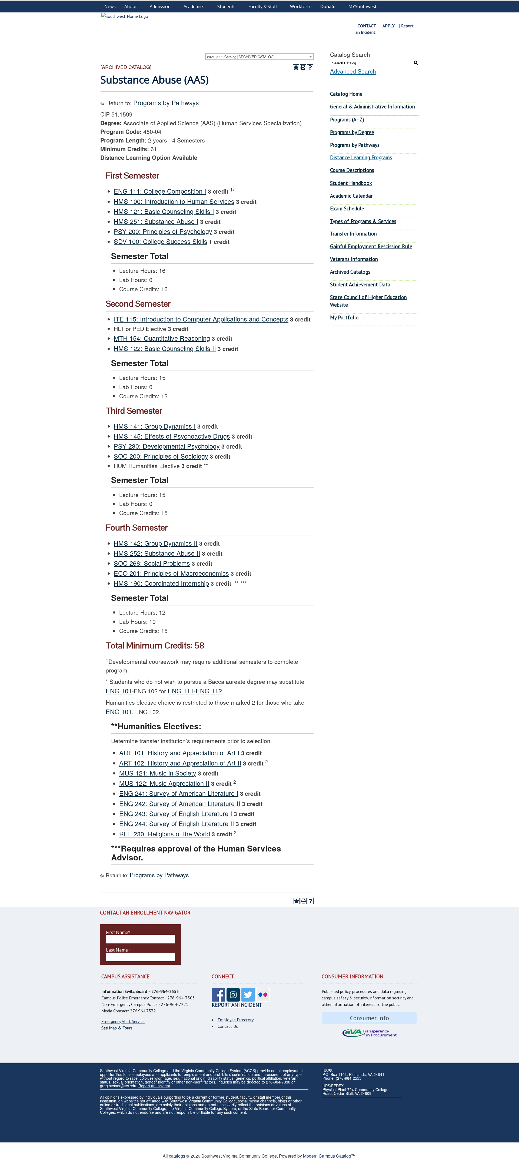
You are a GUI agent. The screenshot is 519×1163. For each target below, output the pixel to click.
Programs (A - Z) (347, 119)
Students (226, 6)
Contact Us (228, 1026)
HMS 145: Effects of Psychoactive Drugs (172, 435)
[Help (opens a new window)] (310, 67)
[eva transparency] (369, 1033)
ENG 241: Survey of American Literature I (178, 793)
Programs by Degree (352, 132)
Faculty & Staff (262, 6)
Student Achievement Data (360, 284)
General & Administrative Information (372, 106)
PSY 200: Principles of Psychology (163, 231)
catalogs (177, 1156)
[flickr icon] (263, 998)
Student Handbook (351, 183)
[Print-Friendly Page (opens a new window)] (303, 67)
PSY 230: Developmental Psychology (167, 445)
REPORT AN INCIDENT (237, 1004)
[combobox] (259, 56)
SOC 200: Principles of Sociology (161, 455)
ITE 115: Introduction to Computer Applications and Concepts (201, 318)
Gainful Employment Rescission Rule (371, 246)
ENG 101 (119, 690)
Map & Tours (120, 1028)
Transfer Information (353, 233)
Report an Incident (154, 1085)
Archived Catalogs (350, 271)
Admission (160, 6)
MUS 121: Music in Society (157, 772)
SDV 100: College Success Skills (160, 241)
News (110, 6)
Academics (194, 6)
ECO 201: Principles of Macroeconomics (171, 573)
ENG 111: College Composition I (160, 191)
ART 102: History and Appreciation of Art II (180, 762)
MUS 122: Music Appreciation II (164, 783)
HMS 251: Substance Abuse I (156, 221)
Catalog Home (346, 93)
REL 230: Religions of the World (164, 833)
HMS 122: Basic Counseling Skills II (165, 348)
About (130, 6)
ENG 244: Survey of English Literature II (176, 823)
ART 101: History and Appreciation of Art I (179, 752)
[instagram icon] (233, 998)
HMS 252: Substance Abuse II (157, 553)
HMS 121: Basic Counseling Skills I (164, 211)
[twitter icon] (248, 998)
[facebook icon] (218, 998)
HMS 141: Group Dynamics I (155, 425)
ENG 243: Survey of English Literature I (175, 813)
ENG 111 (181, 690)
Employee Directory (236, 1019)
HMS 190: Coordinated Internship (161, 583)
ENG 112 (209, 690)
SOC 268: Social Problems (152, 563)
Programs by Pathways (166, 102)
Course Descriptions (352, 170)
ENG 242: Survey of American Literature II (179, 803)
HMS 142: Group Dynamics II (156, 543)
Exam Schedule (347, 208)
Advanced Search (353, 71)
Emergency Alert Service (123, 1021)
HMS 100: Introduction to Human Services (174, 201)
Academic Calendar (351, 195)
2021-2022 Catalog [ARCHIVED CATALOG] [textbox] (241, 56)
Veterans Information (354, 259)
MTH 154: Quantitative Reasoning (162, 338)
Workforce (301, 6)
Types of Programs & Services (363, 221)
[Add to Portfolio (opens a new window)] (296, 67)
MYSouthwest (362, 6)
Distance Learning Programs (361, 157)
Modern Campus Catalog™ (329, 1156)
